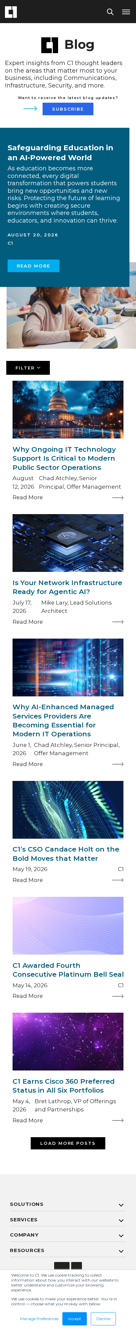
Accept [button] (74, 1318)
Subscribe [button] (68, 109)
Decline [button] (103, 1318)
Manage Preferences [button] (39, 1318)
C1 (11, 243)
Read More (33, 265)
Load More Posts (68, 1143)
